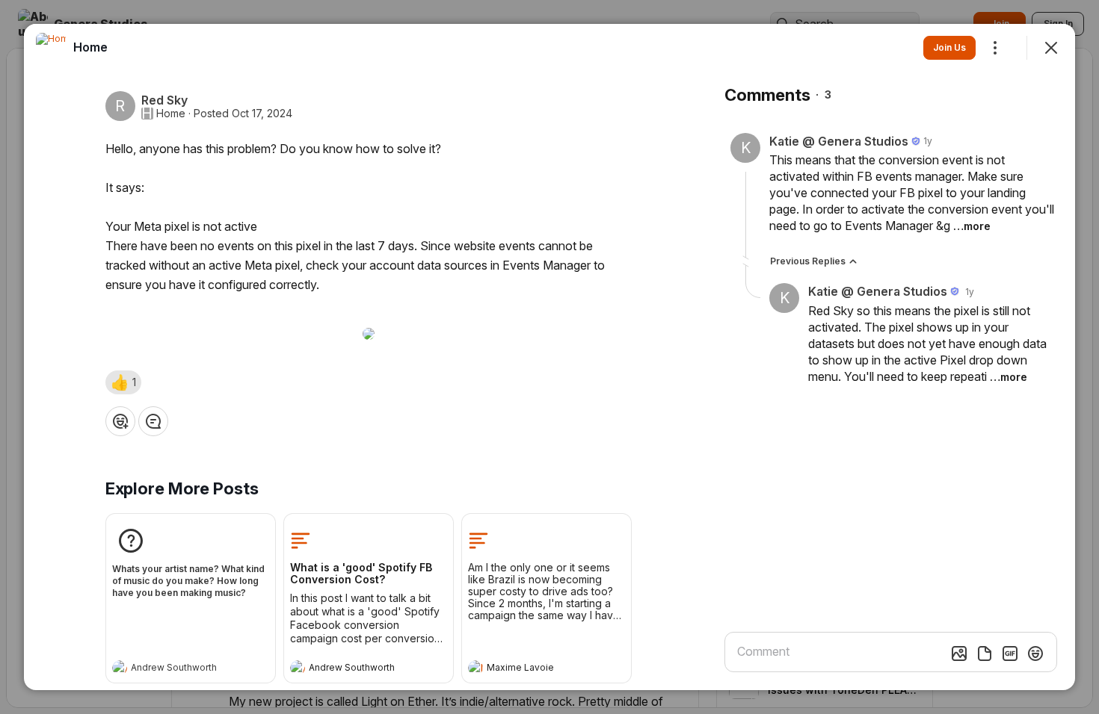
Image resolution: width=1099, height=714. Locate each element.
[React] (120, 421)
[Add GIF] (1010, 653)
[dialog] (549, 357)
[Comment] (153, 421)
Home (170, 113)
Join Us (949, 47)
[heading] (176, 669)
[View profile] (119, 667)
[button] (123, 382)
